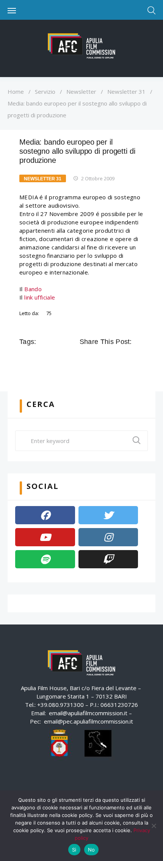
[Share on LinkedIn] (116, 359)
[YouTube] (45, 537)
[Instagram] (108, 537)
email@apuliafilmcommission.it (88, 713)
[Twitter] (108, 515)
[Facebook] (45, 515)
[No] (153, 825)
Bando (33, 289)
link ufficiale (39, 297)
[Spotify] (45, 559)
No (91, 850)
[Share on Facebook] (85, 359)
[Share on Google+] (106, 359)
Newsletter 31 (126, 91)
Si (74, 850)
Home (16, 91)
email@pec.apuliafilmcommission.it (88, 721)
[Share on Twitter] (95, 359)
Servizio (45, 91)
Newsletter (81, 91)
